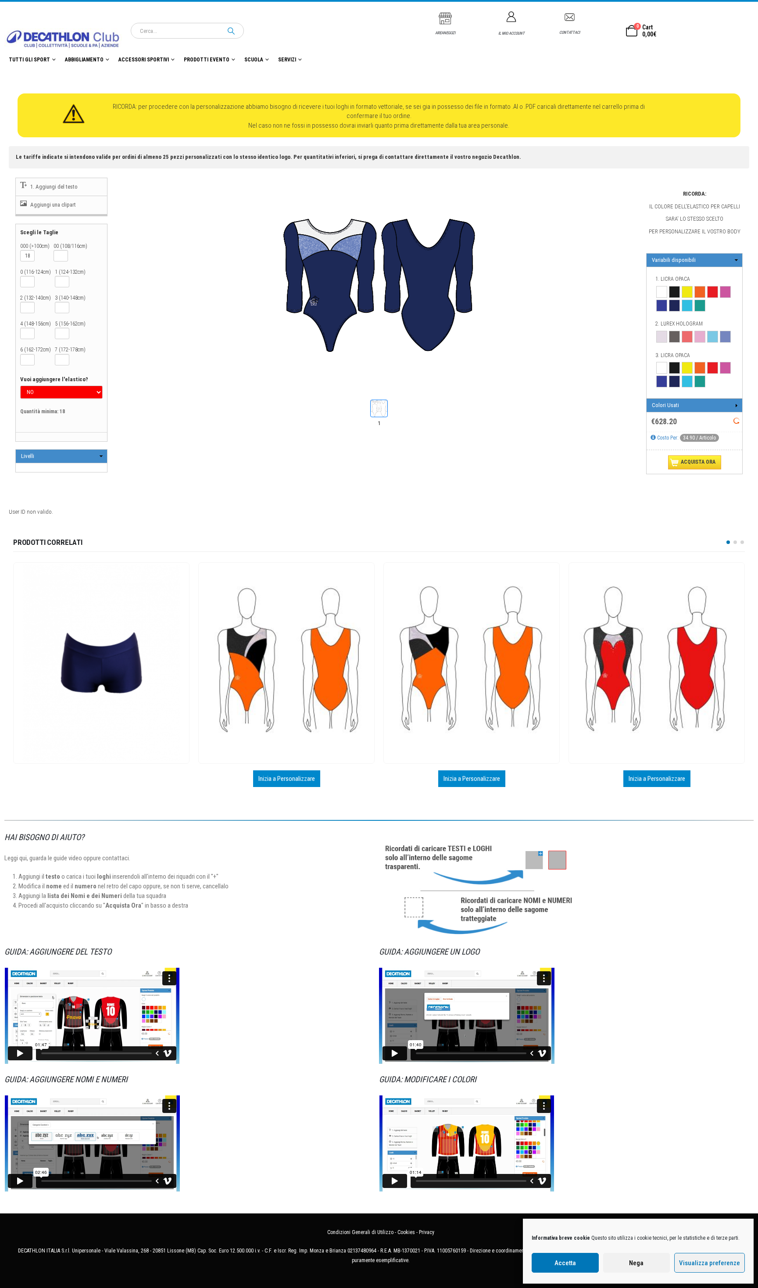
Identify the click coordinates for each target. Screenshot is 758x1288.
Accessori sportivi (143, 60)
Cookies (406, 1232)
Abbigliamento (84, 60)
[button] (728, 542)
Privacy (426, 1232)
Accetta (565, 1263)
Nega (636, 1263)
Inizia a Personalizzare (101, 779)
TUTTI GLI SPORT (29, 60)
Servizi (287, 60)
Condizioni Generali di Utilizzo (360, 1232)
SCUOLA (253, 60)
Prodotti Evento (206, 60)
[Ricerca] (231, 30)
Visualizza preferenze (709, 1263)
